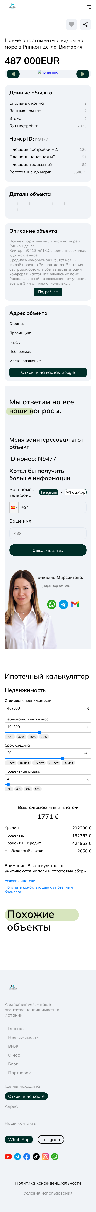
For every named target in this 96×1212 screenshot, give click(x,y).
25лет (68, 763)
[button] (14, 507)
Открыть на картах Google (48, 372)
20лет (53, 763)
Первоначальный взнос (26, 719)
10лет (24, 763)
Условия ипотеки (20, 880)
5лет (10, 763)
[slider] (39, 732)
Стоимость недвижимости (28, 700)
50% (44, 737)
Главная (16, 1028)
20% (10, 737)
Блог (13, 1064)
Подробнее (48, 292)
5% (37, 789)
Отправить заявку (48, 550)
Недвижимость (23, 1037)
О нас (14, 1055)
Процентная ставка (22, 771)
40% (32, 737)
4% (28, 789)
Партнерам (19, 1072)
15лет (39, 763)
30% (21, 737)
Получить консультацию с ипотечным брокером (39, 889)
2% (9, 789)
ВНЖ (13, 1046)
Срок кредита (17, 745)
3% (18, 789)
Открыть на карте (26, 1096)
